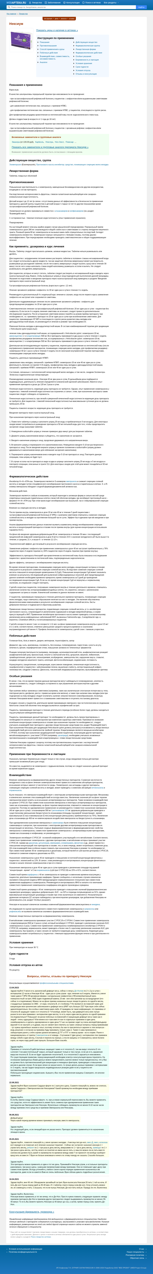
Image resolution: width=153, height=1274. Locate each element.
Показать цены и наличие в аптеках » (57, 30)
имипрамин (55, 843)
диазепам (33, 843)
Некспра (49, 142)
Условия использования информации (25, 1249)
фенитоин (78, 843)
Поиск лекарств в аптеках (41, 1237)
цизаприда (62, 735)
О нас (141, 1249)
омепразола (71, 481)
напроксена (89, 909)
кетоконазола (97, 788)
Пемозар (70, 142)
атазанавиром (61, 211)
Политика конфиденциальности (23, 1252)
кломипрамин (67, 843)
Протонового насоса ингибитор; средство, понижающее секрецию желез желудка (72, 165)
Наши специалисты (135, 1252)
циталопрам (43, 843)
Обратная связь (137, 1258)
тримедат (97, 1148)
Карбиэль (39, 142)
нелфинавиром (76, 211)
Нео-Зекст (59, 142)
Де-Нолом (78, 991)
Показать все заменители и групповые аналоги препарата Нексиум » (50, 147)
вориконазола (43, 870)
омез (96, 1142)
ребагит (30, 1148)
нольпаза (103, 1142)
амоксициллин (15, 336)
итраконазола (15, 790)
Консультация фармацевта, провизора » (31, 1211)
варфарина (32, 875)
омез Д (90, 1142)
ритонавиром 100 (60, 810)
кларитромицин (34, 336)
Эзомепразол (15, 165)
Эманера (16, 142)
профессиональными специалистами (57, 983)
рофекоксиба (15, 912)
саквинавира (57, 823)
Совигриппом (42, 1035)
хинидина (95, 904)
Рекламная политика (135, 1255)
